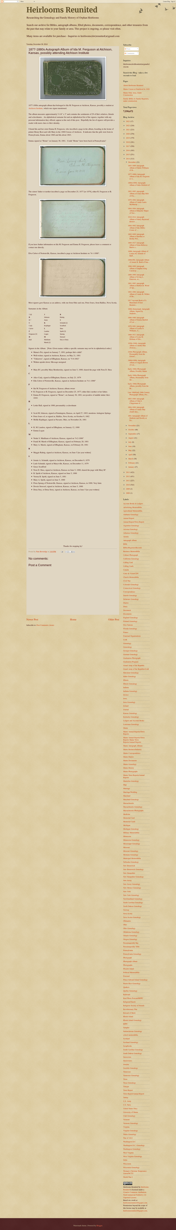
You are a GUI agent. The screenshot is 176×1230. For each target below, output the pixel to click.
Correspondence (129, 591)
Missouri (126, 847)
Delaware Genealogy (131, 599)
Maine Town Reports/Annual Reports (134, 776)
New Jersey (127, 880)
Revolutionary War (130, 1009)
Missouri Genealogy (130, 851)
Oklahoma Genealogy (131, 932)
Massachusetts (128, 803)
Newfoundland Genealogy (132, 899)
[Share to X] (70, 552)
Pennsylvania (128, 950)
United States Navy (130, 1108)
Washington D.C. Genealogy (134, 1145)
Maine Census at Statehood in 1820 (136, 89)
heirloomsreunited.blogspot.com (135, 1202)
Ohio (125, 924)
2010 (128, 484)
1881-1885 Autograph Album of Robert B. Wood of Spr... (138, 285)
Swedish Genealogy (130, 1068)
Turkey (125, 1097)
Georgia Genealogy (130, 650)
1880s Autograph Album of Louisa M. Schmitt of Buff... (138, 253)
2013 (128, 472)
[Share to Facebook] (72, 552)
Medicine (126, 814)
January (131, 467)
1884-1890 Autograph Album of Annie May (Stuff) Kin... (136, 409)
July (130, 442)
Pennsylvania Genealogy (132, 954)
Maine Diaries (128, 757)
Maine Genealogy (129, 764)
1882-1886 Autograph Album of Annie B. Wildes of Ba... (139, 294)
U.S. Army (127, 1101)
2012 (128, 476)
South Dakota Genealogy (132, 1053)
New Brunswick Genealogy (133, 869)
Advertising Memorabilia (132, 507)
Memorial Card (129, 818)
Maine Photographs (130, 771)
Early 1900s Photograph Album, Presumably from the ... (138, 377)
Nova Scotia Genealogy (132, 917)
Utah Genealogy (129, 1116)
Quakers (126, 987)
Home (73, 619)
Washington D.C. (129, 1141)
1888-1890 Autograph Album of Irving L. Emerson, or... (136, 276)
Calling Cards (128, 566)
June (130, 446)
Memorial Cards (129, 821)
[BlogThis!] (68, 552)
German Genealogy (130, 654)
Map (125, 784)
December (132, 162)
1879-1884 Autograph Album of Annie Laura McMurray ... (137, 202)
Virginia (126, 1127)
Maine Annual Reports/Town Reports (134, 732)
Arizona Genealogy (130, 529)
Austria (126, 536)
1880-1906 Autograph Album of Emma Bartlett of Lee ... (138, 319)
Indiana (126, 687)
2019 (128, 138)
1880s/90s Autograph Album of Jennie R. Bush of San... (139, 261)
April (130, 454)
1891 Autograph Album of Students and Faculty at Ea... (137, 418)
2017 (128, 146)
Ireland (125, 706)
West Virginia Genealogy (132, 1156)
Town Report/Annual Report (133, 1093)
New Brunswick (129, 865)
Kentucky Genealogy (131, 717)
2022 (128, 125)
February (131, 463)
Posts (128, 49)
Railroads (126, 994)
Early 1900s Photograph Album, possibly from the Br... (138, 385)
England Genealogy (130, 617)
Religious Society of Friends (133, 1005)
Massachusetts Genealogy (132, 807)
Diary (125, 606)
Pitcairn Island (128, 968)
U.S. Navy (127, 1105)
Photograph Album (130, 961)
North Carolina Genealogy (133, 902)
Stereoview (127, 1057)
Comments (130, 53)
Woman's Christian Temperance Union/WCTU (135, 1172)
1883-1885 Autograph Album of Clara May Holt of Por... (138, 193)
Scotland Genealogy (130, 1042)
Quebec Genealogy (130, 991)
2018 (128, 142)
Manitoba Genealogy (131, 781)
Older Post (113, 619)
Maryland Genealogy (131, 799)
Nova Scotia (127, 913)
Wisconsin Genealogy (131, 1167)
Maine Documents (130, 760)
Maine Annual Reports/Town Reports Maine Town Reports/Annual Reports (134, 739)
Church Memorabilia (131, 577)
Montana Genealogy (130, 854)
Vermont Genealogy (130, 1123)
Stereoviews (127, 1060)
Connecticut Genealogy (132, 588)
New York (127, 891)
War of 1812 (128, 1138)
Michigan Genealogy (131, 829)
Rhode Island (128, 1016)
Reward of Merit (129, 1013)
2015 (128, 154)
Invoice (126, 695)
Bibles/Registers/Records (132, 547)
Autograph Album (130, 540)
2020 (128, 134)
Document (127, 610)
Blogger (99, 1225)
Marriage (126, 788)
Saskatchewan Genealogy (132, 1031)
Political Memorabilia (131, 972)
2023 (128, 121)
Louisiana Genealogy (131, 724)
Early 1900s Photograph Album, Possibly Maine (137, 370)
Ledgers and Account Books (133, 720)
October (131, 429)
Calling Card (128, 562)
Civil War (126, 581)
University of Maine (130, 1112)
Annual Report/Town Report (133, 522)
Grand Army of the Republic (133, 665)
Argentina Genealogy (131, 525)
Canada (126, 569)
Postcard (126, 976)
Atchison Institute (36, 108)
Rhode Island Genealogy (132, 1020)
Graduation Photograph (131, 658)
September (132, 434)
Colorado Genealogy (131, 584)
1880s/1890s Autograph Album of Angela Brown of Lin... (138, 362)
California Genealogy (131, 558)
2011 (128, 480)
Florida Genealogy (130, 628)
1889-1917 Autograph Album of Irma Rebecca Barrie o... (137, 244)
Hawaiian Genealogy (131, 672)
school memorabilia (130, 1035)
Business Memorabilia (131, 551)
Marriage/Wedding (130, 792)
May (130, 450)
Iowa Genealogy (129, 702)
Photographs (127, 965)
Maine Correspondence (131, 753)
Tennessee (127, 1071)
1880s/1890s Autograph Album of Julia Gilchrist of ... (139, 185)
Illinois (125, 680)
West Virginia (128, 1152)
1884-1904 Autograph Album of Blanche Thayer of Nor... (138, 210)
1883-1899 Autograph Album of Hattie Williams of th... (138, 167)
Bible (125, 544)
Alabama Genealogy (130, 514)
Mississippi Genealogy (131, 843)
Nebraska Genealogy (131, 862)
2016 (128, 150)
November (132, 425)
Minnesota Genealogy (131, 840)
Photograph (127, 957)
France (125, 632)
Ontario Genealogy (130, 935)
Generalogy (127, 647)
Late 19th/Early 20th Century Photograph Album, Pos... (139, 393)
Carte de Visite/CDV (131, 573)
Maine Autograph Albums (132, 745)
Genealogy (127, 643)
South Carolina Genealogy (133, 1049)
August (131, 438)
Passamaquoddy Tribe (131, 946)
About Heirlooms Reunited (133, 85)
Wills (125, 1160)
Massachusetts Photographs (133, 810)
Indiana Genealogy (130, 691)
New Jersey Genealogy (131, 884)
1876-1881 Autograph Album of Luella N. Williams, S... (136, 328)
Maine (125, 728)
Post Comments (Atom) (45, 625)
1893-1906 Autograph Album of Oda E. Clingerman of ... (136, 400)
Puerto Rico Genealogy (131, 983)
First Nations (128, 625)
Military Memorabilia (131, 832)
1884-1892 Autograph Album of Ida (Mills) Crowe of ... (136, 227)
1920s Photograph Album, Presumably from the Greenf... (137, 354)
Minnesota (127, 836)
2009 (128, 489)
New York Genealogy (131, 895)
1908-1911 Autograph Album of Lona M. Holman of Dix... (136, 336)
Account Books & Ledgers (133, 503)
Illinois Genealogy (130, 683)
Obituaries (127, 921)
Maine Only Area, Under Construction (132, 93)
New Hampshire (129, 873)
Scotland (126, 1038)
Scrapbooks (127, 1046)
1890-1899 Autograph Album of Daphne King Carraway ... (137, 268)
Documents (127, 614)
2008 (128, 493)
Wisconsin (127, 1163)
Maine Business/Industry (132, 749)
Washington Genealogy (131, 1149)
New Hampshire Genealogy (133, 876)
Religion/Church (129, 1002)
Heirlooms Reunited (61, 9)
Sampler (126, 1027)
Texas (125, 1079)
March (131, 458)
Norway (126, 910)
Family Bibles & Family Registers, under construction (136, 99)
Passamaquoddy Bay (130, 943)
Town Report (128, 1090)
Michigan (126, 825)
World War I (128, 1177)
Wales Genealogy (129, 1134)
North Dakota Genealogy (132, 906)
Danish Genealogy (130, 595)
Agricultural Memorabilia (132, 511)
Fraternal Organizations (132, 636)
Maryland (126, 796)
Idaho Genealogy (129, 676)
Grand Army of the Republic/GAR (136, 669)
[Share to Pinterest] (74, 552)
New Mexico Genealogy (132, 888)
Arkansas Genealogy (131, 533)
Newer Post (32, 619)
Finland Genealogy (130, 621)
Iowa (125, 698)
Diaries (126, 603)
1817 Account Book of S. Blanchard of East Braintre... (137, 302)
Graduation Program (130, 661)
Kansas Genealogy (130, 713)
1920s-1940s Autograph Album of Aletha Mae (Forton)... (137, 345)
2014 (128, 158)
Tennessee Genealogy (131, 1075)
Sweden (126, 1064)
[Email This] (66, 552)
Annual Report (128, 518)
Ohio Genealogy (129, 928)
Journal (126, 709)
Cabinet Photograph (130, 555)
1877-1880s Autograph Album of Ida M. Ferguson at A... (138, 176)
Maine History (128, 768)
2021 (128, 129)
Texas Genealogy (129, 1083)
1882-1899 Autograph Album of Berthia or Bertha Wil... (136, 236)
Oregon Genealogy (130, 939)
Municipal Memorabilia (132, 858)
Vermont (126, 1119)
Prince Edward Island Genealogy (135, 979)
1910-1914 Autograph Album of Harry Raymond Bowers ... (138, 219)
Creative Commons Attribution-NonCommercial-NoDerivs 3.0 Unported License (135, 1195)
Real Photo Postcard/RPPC (133, 998)
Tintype (126, 1086)
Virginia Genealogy (130, 1130)
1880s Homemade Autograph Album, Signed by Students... (139, 311)
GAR (125, 639)
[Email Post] (61, 551)
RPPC (125, 1024)
